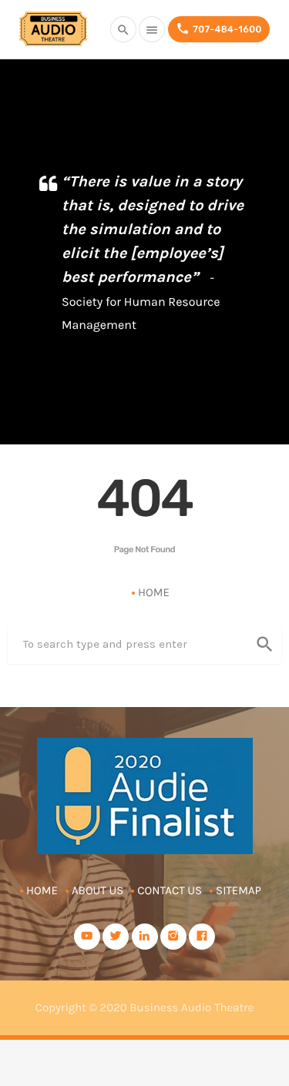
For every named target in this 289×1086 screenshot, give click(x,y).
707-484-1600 (219, 28)
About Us (97, 890)
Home (154, 592)
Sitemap (238, 890)
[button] (260, 263)
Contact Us (169, 890)
